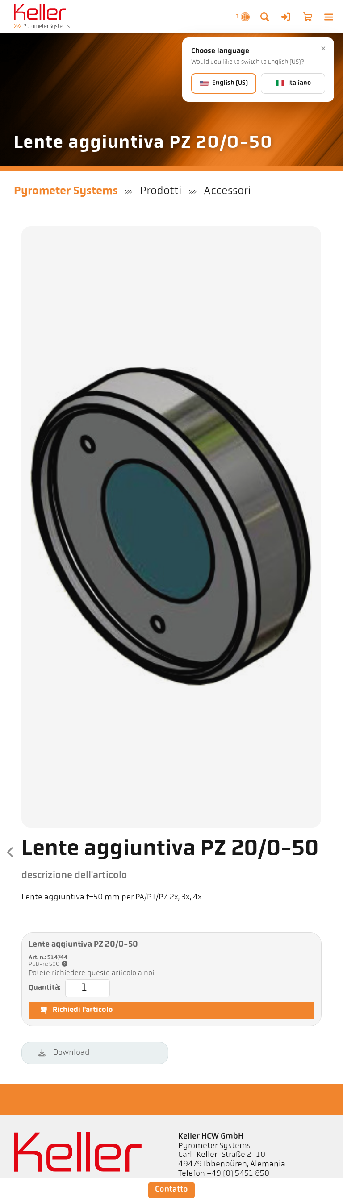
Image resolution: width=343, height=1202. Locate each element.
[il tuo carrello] (308, 17)
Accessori (227, 191)
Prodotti (161, 191)
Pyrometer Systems (66, 191)
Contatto (171, 1189)
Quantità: (45, 987)
